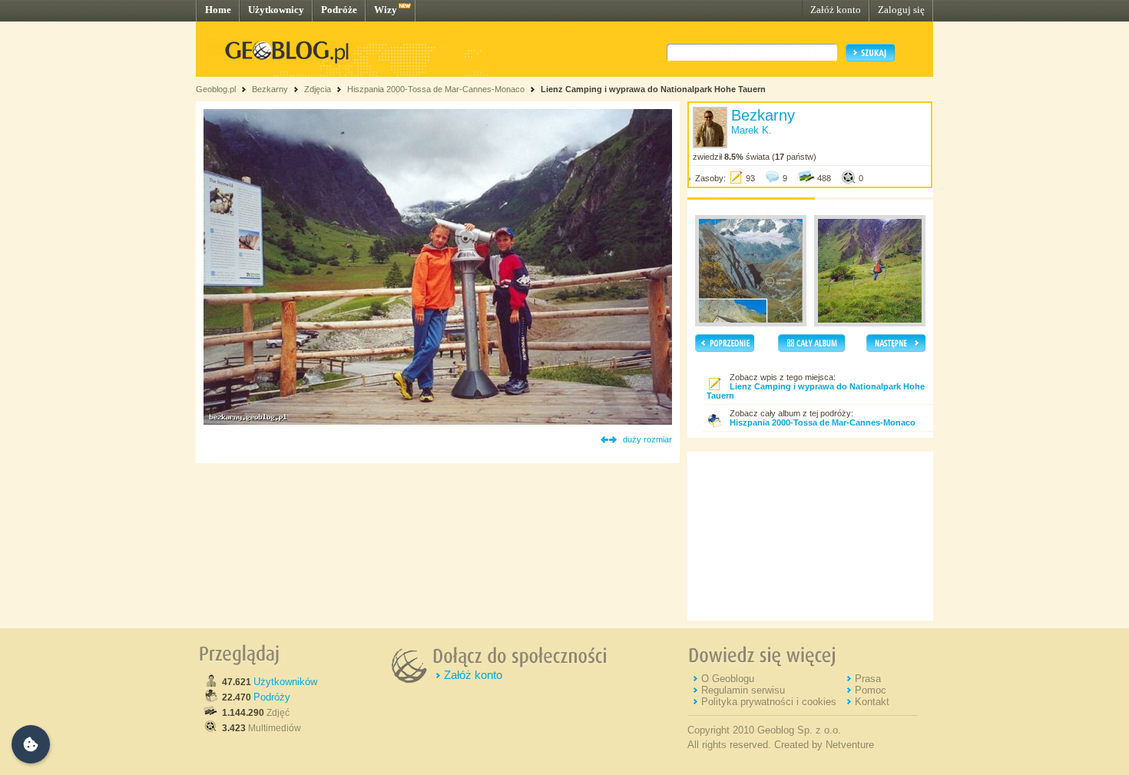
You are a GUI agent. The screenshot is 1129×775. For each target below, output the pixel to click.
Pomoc (870, 690)
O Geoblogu (727, 678)
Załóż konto (835, 9)
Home (218, 9)
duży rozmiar (647, 439)
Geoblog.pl (216, 89)
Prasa (868, 678)
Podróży (271, 697)
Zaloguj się (901, 9)
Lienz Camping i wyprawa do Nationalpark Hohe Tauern (653, 89)
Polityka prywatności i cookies (768, 701)
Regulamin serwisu (743, 690)
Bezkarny (270, 89)
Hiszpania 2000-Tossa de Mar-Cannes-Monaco (436, 89)
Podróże (339, 9)
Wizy (385, 9)
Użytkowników (285, 681)
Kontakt (872, 701)
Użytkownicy (276, 9)
